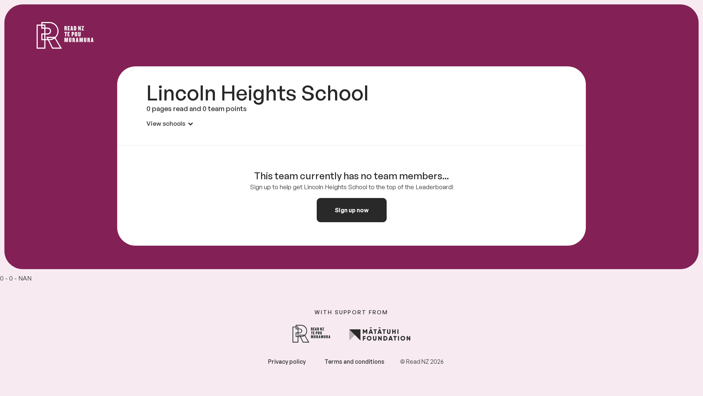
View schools (165, 123)
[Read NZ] (65, 35)
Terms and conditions (354, 361)
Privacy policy (287, 361)
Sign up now (352, 210)
